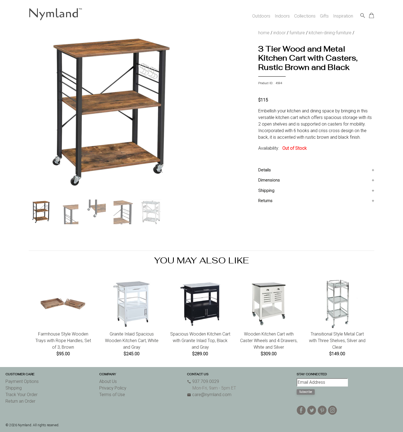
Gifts (324, 16)
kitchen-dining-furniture (330, 32)
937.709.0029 (203, 381)
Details (264, 169)
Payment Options (22, 381)
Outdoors (261, 16)
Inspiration (343, 16)
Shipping (266, 190)
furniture (297, 32)
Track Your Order (21, 394)
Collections (305, 16)
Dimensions (269, 180)
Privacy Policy (112, 388)
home (263, 32)
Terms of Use (112, 394)
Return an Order (20, 401)
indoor (279, 32)
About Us (108, 381)
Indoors (282, 16)
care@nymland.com (209, 394)
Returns (265, 200)
